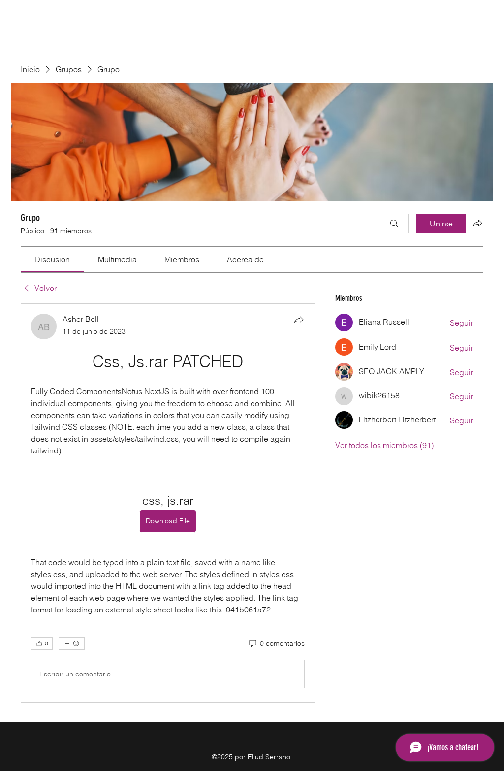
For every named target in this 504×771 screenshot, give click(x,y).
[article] (168, 503)
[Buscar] (394, 223)
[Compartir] (299, 319)
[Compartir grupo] (477, 223)
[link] (52, 259)
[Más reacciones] (72, 643)
